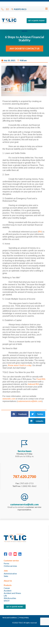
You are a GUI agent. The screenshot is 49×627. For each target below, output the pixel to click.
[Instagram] (10, 554)
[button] (20, 414)
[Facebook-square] (5, 554)
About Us (8, 581)
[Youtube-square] (15, 554)
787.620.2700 (24, 476)
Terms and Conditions (9, 618)
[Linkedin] (20, 554)
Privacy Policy (24, 618)
